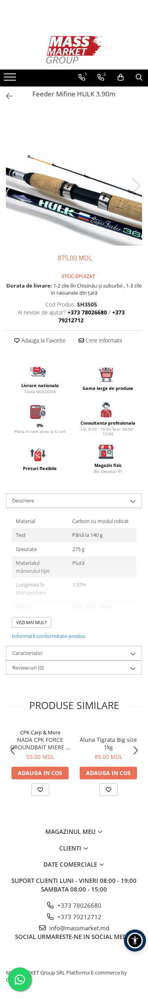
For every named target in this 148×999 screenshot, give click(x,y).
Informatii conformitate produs (48, 636)
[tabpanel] (74, 177)
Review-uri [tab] (28, 667)
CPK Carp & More (40, 732)
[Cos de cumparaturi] (120, 77)
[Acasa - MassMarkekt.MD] (74, 50)
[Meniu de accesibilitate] (135, 940)
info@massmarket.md (78, 928)
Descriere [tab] (23, 500)
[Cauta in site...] (139, 77)
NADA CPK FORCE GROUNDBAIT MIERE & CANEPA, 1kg (40, 743)
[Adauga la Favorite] (40, 789)
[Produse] (11, 79)
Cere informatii (103, 340)
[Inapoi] (6, 96)
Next (135, 186)
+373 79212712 (78, 917)
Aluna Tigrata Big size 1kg (108, 743)
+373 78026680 (78, 905)
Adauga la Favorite (43, 340)
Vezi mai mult (31, 622)
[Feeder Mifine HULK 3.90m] (74, 177)
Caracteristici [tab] (27, 653)
